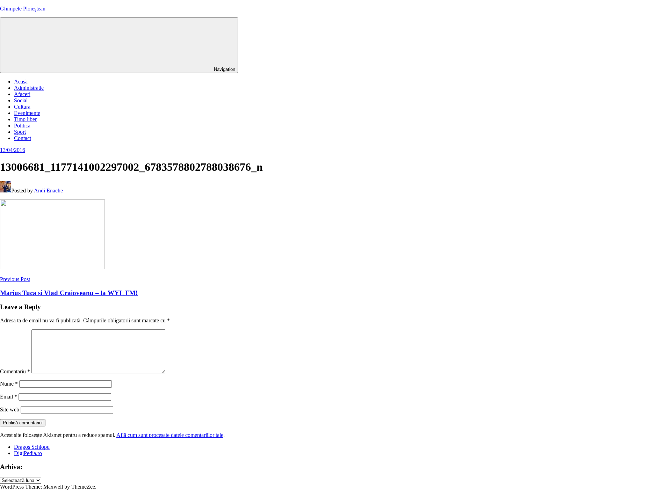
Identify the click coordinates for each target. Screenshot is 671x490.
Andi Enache (48, 190)
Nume (9, 384)
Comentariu (15, 371)
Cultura (22, 107)
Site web (9, 409)
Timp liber (25, 119)
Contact (22, 138)
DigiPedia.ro (28, 453)
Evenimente (27, 113)
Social (21, 100)
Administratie (29, 88)
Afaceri (22, 94)
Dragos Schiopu (32, 447)
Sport (20, 132)
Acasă (21, 82)
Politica (22, 126)
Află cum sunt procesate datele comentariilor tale (169, 435)
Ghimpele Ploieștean (22, 9)
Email (8, 397)
